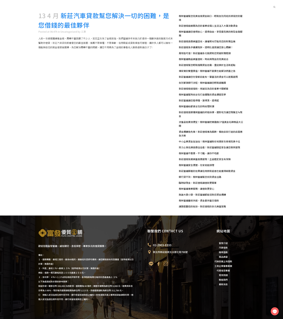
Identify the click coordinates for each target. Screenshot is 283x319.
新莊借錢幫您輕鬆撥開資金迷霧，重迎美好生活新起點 (207, 65)
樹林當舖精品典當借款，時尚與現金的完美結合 (203, 59)
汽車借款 (223, 247)
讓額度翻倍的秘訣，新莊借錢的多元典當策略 (202, 206)
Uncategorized (68, 31)
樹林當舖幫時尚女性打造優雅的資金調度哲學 (202, 94)
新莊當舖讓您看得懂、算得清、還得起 (199, 100)
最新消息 (223, 284)
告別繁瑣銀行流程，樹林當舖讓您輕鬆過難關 (202, 82)
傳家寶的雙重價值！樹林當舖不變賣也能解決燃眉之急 (207, 71)
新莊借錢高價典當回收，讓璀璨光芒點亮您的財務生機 (207, 41)
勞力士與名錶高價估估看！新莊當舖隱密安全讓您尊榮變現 (209, 147)
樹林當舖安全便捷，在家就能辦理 (196, 165)
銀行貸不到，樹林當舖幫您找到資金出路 (200, 177)
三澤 (83, 31)
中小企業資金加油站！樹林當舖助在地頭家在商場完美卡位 (209, 141)
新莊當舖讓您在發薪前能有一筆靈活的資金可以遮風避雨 (208, 77)
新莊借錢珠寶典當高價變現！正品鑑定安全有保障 (205, 159)
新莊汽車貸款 (59, 43)
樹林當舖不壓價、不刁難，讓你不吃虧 (199, 153)
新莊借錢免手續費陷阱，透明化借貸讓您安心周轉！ (206, 47)
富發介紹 (223, 243)
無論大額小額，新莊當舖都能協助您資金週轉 (202, 194)
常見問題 (223, 275)
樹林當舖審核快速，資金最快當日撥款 (199, 200)
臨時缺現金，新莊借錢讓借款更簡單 (198, 183)
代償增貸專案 (223, 270)
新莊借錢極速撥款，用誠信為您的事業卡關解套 (203, 88)
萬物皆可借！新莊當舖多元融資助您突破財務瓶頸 (205, 53)
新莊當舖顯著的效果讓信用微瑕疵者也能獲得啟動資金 (207, 171)
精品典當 (223, 256)
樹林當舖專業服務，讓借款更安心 (196, 188)
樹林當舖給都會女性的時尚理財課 (196, 106)
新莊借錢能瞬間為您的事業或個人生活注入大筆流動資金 (208, 25)
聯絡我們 (223, 279)
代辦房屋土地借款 (223, 261)
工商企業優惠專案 (223, 265)
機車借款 (223, 252)
